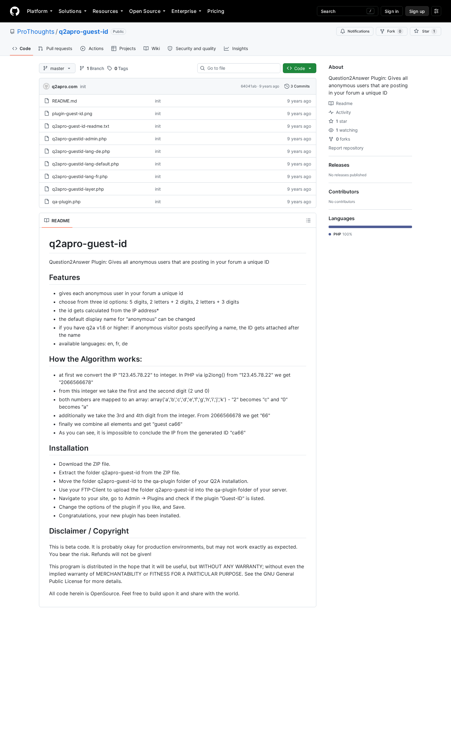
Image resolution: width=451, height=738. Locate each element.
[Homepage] (15, 11)
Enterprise (184, 11)
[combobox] (241, 68)
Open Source (144, 11)
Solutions (70, 11)
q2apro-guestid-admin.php (79, 138)
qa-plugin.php (66, 201)
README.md (64, 100)
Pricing (215, 11)
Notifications (358, 31)
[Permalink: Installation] (44, 448)
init (83, 86)
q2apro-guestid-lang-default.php (85, 163)
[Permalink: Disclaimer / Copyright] (44, 530)
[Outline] (308, 220)
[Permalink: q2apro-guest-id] (44, 243)
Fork (394, 31)
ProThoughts (35, 31)
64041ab (248, 86)
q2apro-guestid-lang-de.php (81, 151)
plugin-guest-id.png (72, 113)
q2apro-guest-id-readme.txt (80, 126)
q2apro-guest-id (83, 31)
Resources (105, 11)
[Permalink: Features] (44, 277)
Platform (37, 11)
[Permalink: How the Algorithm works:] (44, 359)
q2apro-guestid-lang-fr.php (80, 176)
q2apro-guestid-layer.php (78, 189)
